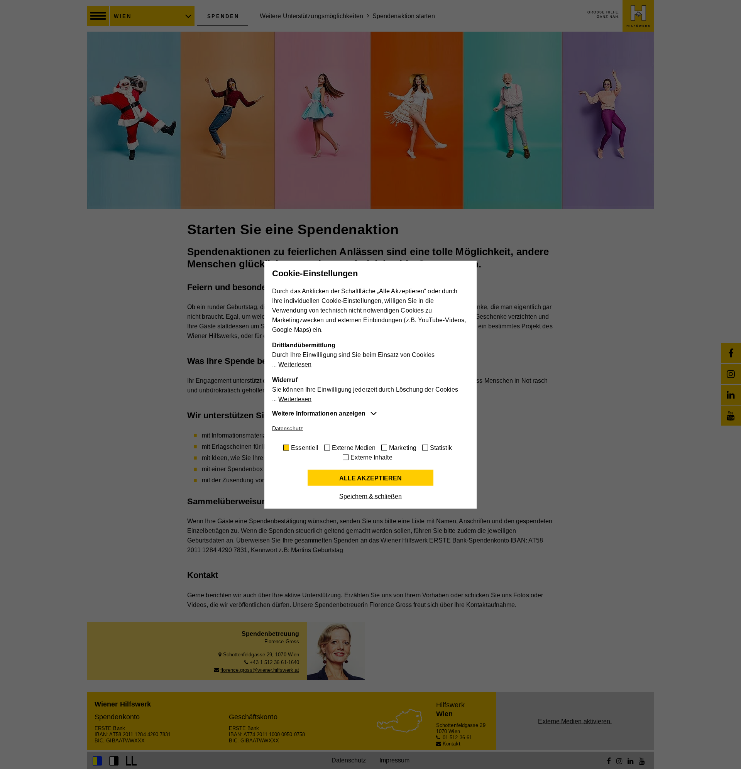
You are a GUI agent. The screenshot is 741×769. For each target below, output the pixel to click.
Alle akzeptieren (370, 478)
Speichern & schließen (370, 496)
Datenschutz (287, 428)
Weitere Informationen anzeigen (318, 413)
